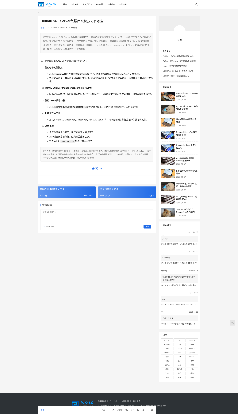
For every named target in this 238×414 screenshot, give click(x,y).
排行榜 (179, 369)
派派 (42, 27)
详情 (167, 378)
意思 (192, 365)
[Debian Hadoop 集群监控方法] (168, 148)
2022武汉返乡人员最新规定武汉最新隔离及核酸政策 (188, 285)
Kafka (167, 348)
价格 (167, 361)
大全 (179, 365)
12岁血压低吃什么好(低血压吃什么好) (182, 244)
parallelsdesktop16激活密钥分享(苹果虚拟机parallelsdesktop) (192, 304)
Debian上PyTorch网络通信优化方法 (178, 56)
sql (179, 357)
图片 (192, 361)
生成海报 (118, 410)
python (192, 353)
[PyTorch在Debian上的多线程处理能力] (168, 109)
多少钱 (167, 365)
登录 (44, 226)
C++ (179, 340)
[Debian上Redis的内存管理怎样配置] (168, 135)
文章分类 (86, 4)
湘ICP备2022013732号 (135, 405)
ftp (179, 344)
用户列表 (136, 401)
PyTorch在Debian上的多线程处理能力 (179, 61)
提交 (147, 226)
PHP (179, 353)
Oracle (167, 353)
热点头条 (75, 4)
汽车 (167, 373)
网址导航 (123, 4)
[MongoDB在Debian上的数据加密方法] (168, 199)
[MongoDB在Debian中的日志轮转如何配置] (168, 186)
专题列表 (100, 4)
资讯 (179, 378)
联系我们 (102, 401)
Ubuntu (192, 357)
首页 (65, 4)
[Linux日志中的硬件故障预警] (168, 122)
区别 (179, 361)
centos (192, 340)
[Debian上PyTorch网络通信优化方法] (168, 96)
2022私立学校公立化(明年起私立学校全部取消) (186, 323)
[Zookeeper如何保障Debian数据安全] (168, 161)
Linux (180, 348)
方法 (192, 369)
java (192, 344)
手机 (167, 369)
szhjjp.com (162, 405)
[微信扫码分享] (126, 410)
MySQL (192, 348)
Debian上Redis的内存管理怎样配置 (178, 71)
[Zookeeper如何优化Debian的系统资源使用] (168, 212)
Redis (167, 357)
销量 (192, 378)
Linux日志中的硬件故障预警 (175, 66)
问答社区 (111, 4)
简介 (179, 373)
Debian (167, 344)
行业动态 (113, 401)
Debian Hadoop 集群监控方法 (176, 76)
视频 (192, 373)
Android (167, 340)
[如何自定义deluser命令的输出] (168, 173)
